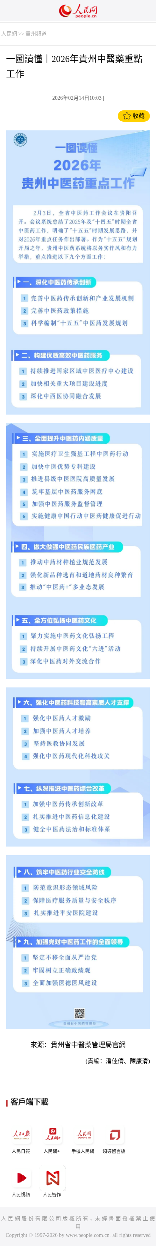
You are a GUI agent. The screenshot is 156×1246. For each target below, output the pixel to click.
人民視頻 (21, 1195)
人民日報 (21, 1151)
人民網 (9, 34)
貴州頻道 (36, 34)
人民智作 (52, 1195)
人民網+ (52, 1151)
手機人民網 (83, 1151)
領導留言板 (114, 1151)
